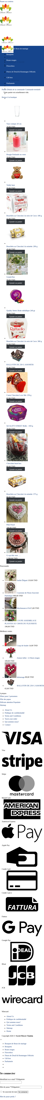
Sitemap (9, 1028)
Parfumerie (10, 83)
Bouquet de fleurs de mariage (17, 49)
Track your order (11, 719)
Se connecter (22, 1092)
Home (8, 1031)
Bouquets (9, 54)
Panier (4, 90)
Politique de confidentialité (14, 713)
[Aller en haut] (1, 1039)
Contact (7, 725)
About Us (8, 710)
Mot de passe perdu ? (8, 1097)
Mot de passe (9, 1087)
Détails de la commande (16, 90)
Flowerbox (10, 66)
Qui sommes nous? (12, 722)
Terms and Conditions (13, 716)
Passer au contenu (6, 1)
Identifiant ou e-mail (12, 1079)
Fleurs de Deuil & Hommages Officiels (20, 72)
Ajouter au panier (15, 130)
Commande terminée (32, 90)
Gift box (9, 77)
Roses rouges (11, 60)
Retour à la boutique (9, 97)
